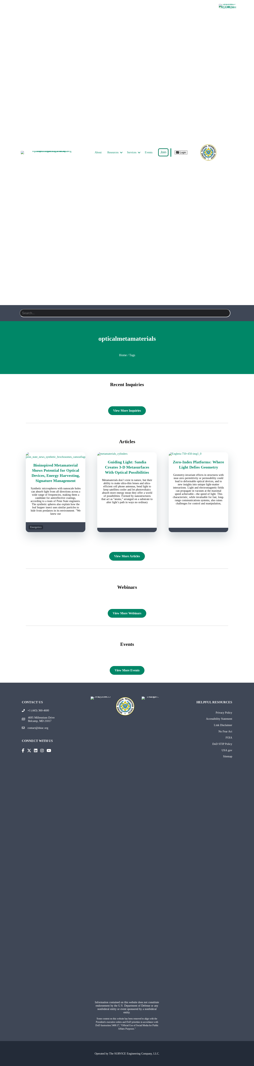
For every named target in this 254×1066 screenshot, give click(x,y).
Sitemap (227, 756)
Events (148, 152)
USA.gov (227, 750)
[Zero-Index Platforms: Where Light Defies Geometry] (198, 453)
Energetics (35, 527)
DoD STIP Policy (222, 743)
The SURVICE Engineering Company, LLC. (134, 1053)
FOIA (229, 737)
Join (163, 152)
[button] (121, 152)
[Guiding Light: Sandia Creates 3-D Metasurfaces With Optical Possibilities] (127, 453)
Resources (112, 152)
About (98, 152)
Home (123, 355)
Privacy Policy (224, 712)
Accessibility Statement (219, 718)
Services (131, 152)
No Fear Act (225, 731)
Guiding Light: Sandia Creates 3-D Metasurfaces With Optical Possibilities (127, 467)
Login (182, 152)
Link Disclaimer (223, 725)
